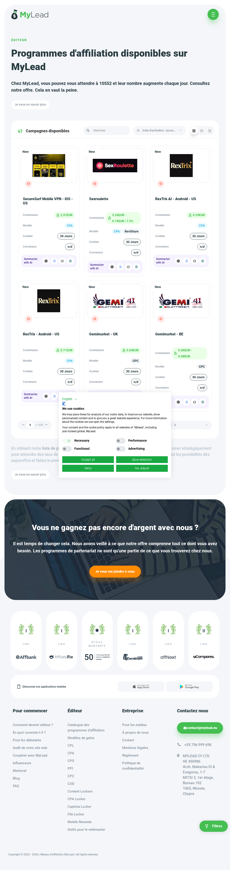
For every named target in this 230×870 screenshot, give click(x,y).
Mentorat (20, 771)
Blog (16, 778)
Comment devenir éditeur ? (33, 725)
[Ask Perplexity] (70, 261)
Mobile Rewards (80, 822)
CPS (71, 761)
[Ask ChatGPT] (46, 261)
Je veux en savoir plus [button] (30, 104)
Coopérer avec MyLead (30, 755)
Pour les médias (134, 725)
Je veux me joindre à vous (115, 571)
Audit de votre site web (30, 748)
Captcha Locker (79, 807)
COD (71, 784)
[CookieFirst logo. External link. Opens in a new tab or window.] (64, 404)
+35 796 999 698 (197, 745)
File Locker (76, 814)
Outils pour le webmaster (86, 830)
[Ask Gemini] (54, 261)
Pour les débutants (27, 740)
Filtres (217, 826)
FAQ (16, 786)
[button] (69, 399)
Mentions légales (135, 748)
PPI (70, 768)
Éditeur (19, 40)
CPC (71, 776)
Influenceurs (22, 763)
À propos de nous (135, 733)
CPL (71, 746)
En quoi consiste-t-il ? (29, 733)
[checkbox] (66, 440)
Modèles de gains (81, 738)
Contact (128, 740)
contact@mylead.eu (202, 728)
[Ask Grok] (62, 261)
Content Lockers (80, 791)
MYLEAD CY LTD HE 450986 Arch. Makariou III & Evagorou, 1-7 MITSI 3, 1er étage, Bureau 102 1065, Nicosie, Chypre (199, 775)
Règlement (130, 755)
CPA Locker (76, 799)
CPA (71, 753)
